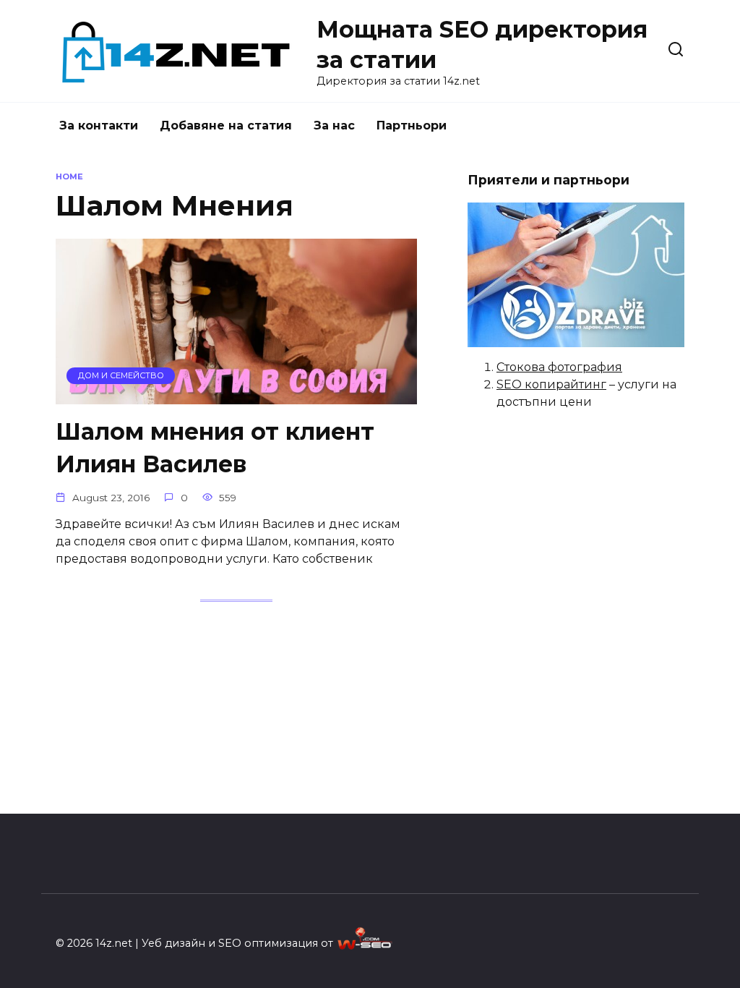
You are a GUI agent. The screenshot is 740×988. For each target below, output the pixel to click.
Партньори (412, 125)
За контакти (98, 125)
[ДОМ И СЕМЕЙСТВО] (236, 395)
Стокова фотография (559, 367)
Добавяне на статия (226, 125)
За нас (334, 125)
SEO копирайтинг (551, 384)
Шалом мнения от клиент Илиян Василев (215, 447)
